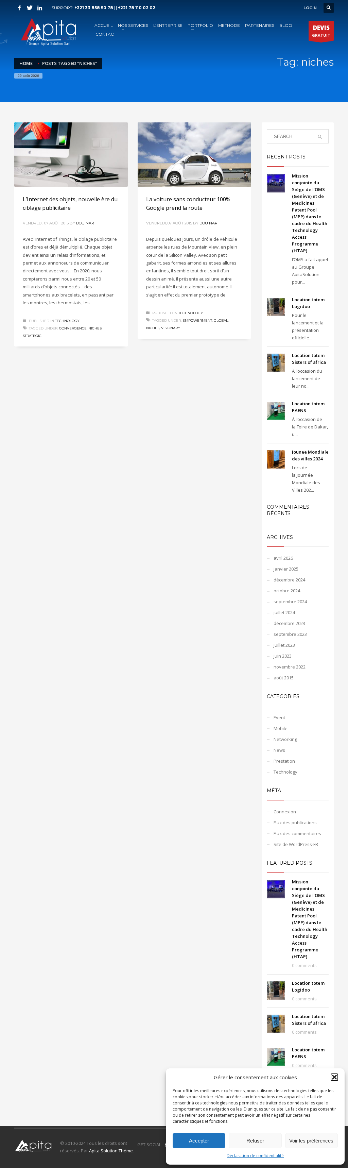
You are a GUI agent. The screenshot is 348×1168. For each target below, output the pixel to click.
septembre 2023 (290, 634)
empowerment (197, 320)
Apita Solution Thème (111, 1151)
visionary (170, 328)
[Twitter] (29, 8)
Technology (67, 321)
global (221, 320)
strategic (32, 336)
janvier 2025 (286, 569)
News (279, 750)
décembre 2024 (289, 580)
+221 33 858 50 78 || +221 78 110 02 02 (114, 7)
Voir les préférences (311, 1141)
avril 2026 (283, 558)
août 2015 (284, 678)
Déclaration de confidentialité (255, 1155)
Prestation (284, 761)
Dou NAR (85, 223)
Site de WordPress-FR (296, 844)
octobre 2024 (287, 591)
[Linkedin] (40, 8)
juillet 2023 (284, 645)
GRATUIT (321, 31)
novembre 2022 (290, 667)
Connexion (285, 812)
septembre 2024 (290, 601)
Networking (285, 739)
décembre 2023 (289, 623)
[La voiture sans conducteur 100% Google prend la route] (194, 154)
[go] (320, 137)
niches (95, 328)
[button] (334, 1077)
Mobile (281, 728)
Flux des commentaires (297, 833)
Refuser (255, 1141)
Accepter (199, 1141)
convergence (73, 328)
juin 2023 (283, 656)
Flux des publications (295, 822)
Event (279, 717)
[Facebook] (19, 8)
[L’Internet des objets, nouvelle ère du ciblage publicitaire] (71, 154)
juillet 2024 (284, 612)
